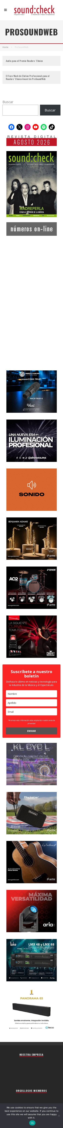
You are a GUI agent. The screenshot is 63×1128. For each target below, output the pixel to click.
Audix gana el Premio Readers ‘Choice (24, 60)
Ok (32, 1123)
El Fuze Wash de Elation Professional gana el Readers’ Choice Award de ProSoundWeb (28, 77)
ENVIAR (31, 731)
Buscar (8, 102)
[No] (58, 1115)
